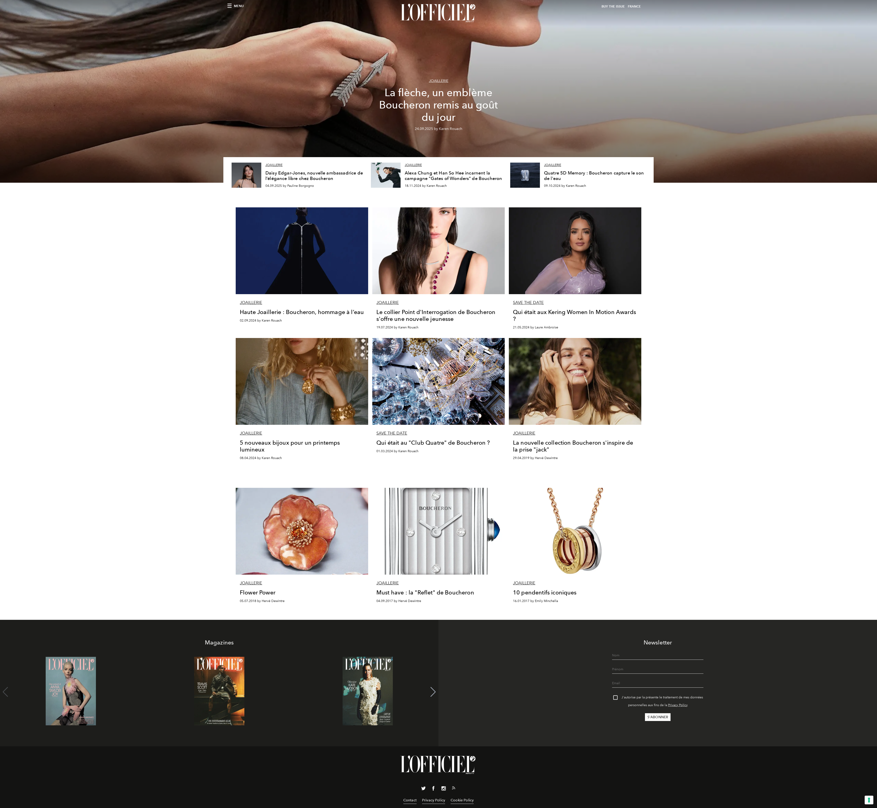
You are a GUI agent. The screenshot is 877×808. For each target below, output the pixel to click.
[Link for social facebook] (433, 789)
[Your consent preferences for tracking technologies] (869, 800)
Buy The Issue (613, 6)
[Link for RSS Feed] (453, 789)
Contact (410, 800)
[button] (433, 692)
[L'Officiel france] (438, 13)
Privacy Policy (678, 705)
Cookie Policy (462, 800)
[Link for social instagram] (443, 789)
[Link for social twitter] (423, 789)
